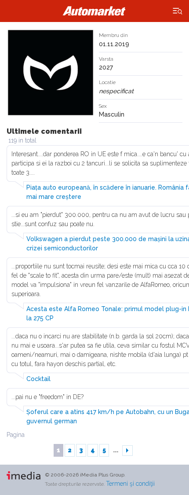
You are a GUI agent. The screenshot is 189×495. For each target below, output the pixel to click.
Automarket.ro (94, 11)
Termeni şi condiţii (130, 483)
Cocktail (38, 378)
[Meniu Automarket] (178, 11)
